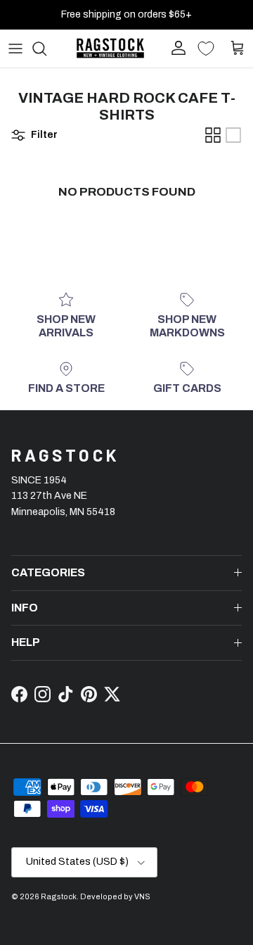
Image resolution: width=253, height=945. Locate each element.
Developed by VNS (115, 896)
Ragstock (59, 896)
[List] (233, 135)
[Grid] (213, 135)
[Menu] (15, 48)
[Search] (46, 48)
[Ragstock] (110, 48)
